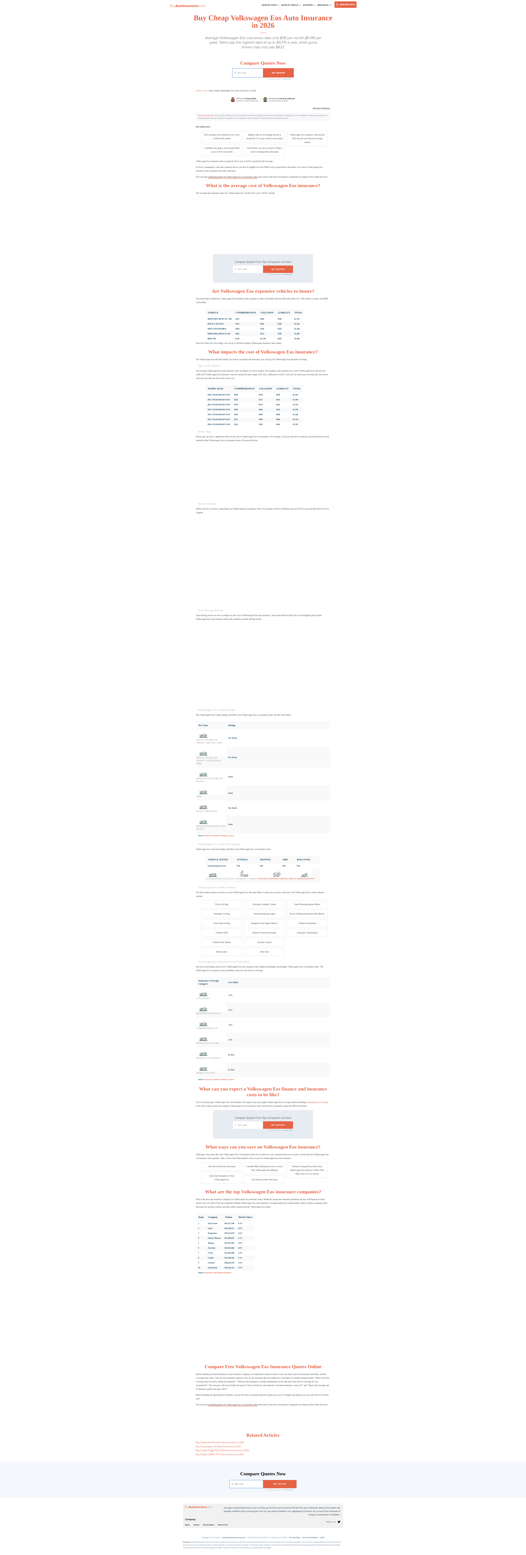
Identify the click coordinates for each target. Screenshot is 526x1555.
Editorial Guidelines (205, 115)
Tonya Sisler (250, 98)
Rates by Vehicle (289, 5)
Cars (205, 90)
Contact (196, 1525)
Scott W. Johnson (287, 98)
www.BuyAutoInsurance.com (233, 1537)
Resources (322, 5)
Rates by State (269, 5)
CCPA (322, 1537)
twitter (339, 1521)
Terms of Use (287, 79)
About (187, 1525)
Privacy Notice (208, 1525)
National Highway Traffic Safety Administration (286, 879)
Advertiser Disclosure (321, 108)
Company (190, 1519)
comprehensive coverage (317, 1102)
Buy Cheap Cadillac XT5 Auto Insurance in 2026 (220, 1454)
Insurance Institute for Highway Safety (219, 836)
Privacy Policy (294, 1537)
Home (198, 90)
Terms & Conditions (310, 1537)
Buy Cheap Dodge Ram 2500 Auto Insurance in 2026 (222, 1450)
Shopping (308, 5)
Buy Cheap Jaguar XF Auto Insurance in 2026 (218, 1446)
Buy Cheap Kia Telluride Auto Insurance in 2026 (220, 1442)
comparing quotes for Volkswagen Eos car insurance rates (233, 177)
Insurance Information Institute (218, 1273)
